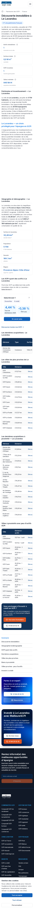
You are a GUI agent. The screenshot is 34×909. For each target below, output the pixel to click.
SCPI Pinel (22, 840)
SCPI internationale (7, 847)
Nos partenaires (23, 873)
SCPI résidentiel (23, 819)
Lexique (21, 869)
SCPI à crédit (6, 863)
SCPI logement (23, 822)
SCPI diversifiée (6, 875)
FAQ (20, 866)
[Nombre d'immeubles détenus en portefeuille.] (17, 44)
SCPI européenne (7, 844)
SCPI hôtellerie (23, 829)
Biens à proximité (8, 662)
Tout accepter (17, 895)
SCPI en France (6, 840)
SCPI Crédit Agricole (8, 854)
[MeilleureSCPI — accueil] (6, 4)
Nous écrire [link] (18, 700)
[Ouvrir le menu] (30, 4)
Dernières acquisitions (10, 654)
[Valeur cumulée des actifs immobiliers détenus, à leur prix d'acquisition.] (15, 79)
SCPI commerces (24, 812)
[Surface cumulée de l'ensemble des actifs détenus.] (15, 56)
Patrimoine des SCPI (13, 11)
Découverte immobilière (10, 642)
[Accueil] (2, 11)
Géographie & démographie (12, 646)
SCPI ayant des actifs (9, 650)
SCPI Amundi (5, 850)
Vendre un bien (23, 863)
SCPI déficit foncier (25, 847)
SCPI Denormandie (24, 850)
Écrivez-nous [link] (14, 736)
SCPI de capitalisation (8, 872)
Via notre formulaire (16, 620)
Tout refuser (17, 900)
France (24, 11)
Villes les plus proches (10, 658)
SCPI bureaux (23, 809)
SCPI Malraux (23, 844)
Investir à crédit (7, 671)
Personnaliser (17, 905)
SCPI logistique (23, 815)
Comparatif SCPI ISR (8, 820)
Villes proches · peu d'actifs (12, 666)
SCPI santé (22, 825)
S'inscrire (17, 781)
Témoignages (23, 876)
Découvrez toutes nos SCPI (12, 327)
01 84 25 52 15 (13, 626)
